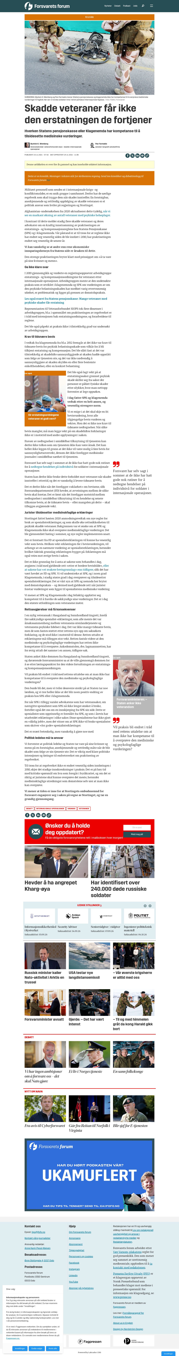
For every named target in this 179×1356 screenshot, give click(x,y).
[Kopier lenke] (147, 155)
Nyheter (108, 6)
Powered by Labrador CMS (89, 1352)
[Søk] (143, 6)
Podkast (126, 6)
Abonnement (76, 1244)
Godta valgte (36, 1348)
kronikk (71, 809)
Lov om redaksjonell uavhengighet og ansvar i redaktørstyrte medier (133, 1234)
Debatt (117, 6)
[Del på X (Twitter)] (132, 155)
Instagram (74, 1269)
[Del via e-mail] (142, 155)
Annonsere (74, 1238)
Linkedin (73, 1275)
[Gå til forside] (47, 6)
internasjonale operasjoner (50, 809)
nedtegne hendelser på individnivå (52, 466)
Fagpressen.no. (13, 1338)
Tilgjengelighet (76, 1250)
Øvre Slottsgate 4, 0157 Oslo (39, 1260)
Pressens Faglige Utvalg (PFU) (131, 1273)
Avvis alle (53, 1348)
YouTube (73, 1282)
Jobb (135, 6)
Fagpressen (119, 1307)
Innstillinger (168, 1354)
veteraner (84, 809)
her (48, 180)
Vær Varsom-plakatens (127, 1252)
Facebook (74, 1263)
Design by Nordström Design (128, 1329)
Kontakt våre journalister (37, 1238)
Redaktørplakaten (122, 1242)
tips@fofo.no (38, 1232)
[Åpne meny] (151, 6)
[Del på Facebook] (127, 155)
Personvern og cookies (81, 1256)
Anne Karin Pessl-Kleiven (37, 1248)
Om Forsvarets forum (80, 1232)
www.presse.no (122, 1297)
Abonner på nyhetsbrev (81, 1288)
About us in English (123, 1323)
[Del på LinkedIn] (137, 155)
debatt (29, 809)
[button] (145, 906)
